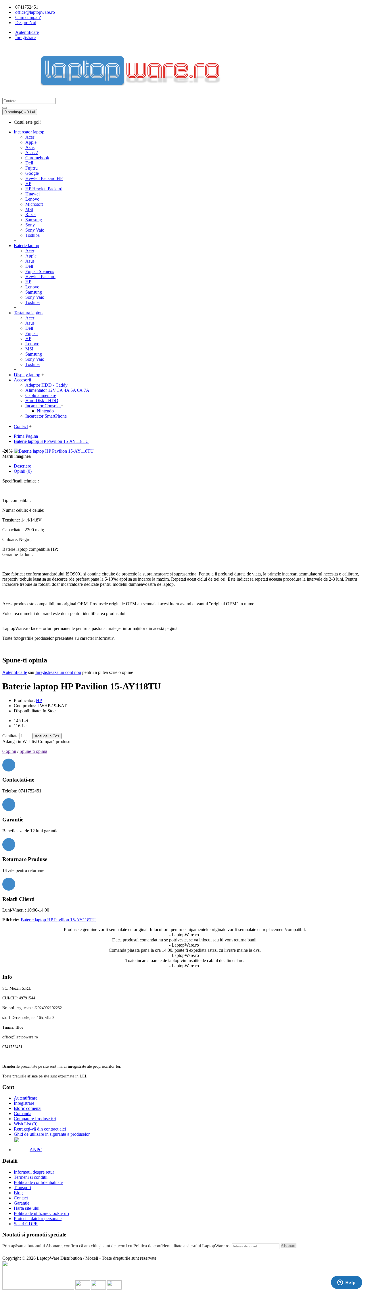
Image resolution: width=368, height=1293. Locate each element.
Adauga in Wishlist (19, 741)
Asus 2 (31, 152)
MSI (29, 209)
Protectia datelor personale (38, 1218)
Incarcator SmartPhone (46, 416)
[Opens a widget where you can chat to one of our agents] (346, 1283)
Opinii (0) (23, 471)
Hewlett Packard (40, 276)
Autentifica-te (14, 672)
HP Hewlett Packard (43, 188)
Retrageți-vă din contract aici (40, 1129)
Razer (30, 214)
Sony (30, 224)
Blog (18, 1192)
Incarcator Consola (43, 405)
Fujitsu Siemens (39, 271)
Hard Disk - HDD (41, 400)
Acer (29, 137)
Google (32, 173)
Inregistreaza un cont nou (58, 672)
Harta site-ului (26, 1208)
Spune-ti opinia (33, 751)
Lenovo (32, 199)
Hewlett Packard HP (44, 178)
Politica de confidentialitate (38, 1182)
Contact (21, 1197)
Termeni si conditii (30, 1177)
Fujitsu (31, 168)
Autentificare (25, 1098)
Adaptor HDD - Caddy (46, 385)
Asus (29, 147)
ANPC (36, 1149)
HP (28, 183)
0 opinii (9, 751)
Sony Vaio (34, 230)
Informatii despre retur (34, 1172)
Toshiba (32, 235)
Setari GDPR (26, 1223)
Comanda (22, 1113)
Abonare (288, 1245)
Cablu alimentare (40, 395)
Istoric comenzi (27, 1108)
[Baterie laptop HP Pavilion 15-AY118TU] (54, 451)
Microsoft (34, 204)
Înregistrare (24, 1103)
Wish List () (25, 1123)
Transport (22, 1187)
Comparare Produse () (35, 1118)
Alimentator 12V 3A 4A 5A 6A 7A (57, 390)
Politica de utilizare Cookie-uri (41, 1213)
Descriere (22, 466)
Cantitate (10, 735)
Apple (31, 142)
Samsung (33, 219)
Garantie (21, 1203)
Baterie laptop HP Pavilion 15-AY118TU (58, 919)
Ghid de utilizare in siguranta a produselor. (52, 1134)
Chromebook (37, 157)
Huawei (32, 193)
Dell (29, 162)
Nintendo (45, 410)
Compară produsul (55, 741)
